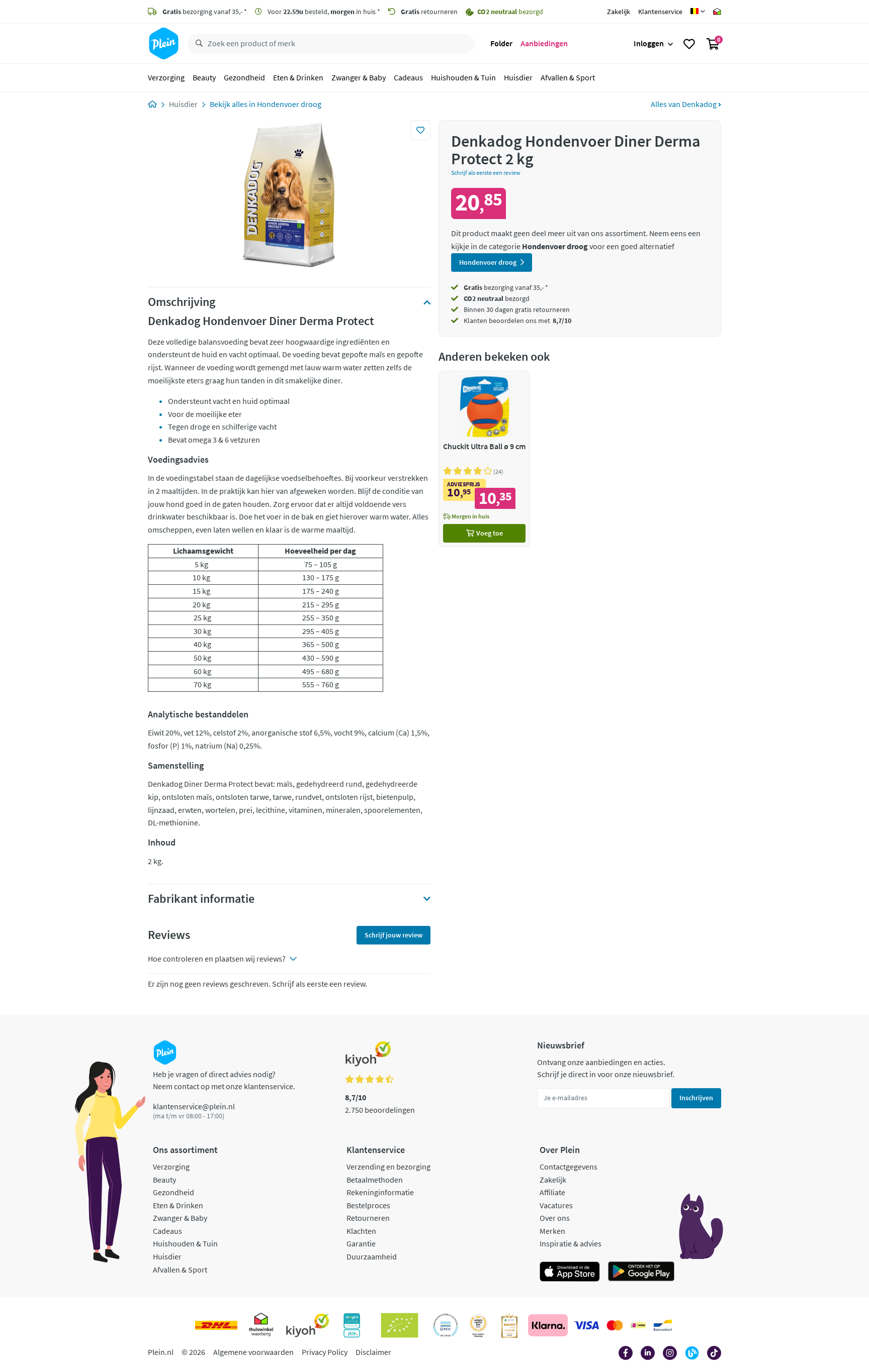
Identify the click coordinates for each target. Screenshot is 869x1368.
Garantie (361, 1243)
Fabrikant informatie (201, 898)
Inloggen (649, 43)
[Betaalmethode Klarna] (548, 1325)
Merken (552, 1231)
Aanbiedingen (544, 43)
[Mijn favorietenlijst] (689, 43)
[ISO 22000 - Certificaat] (446, 1325)
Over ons (555, 1218)
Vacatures (556, 1205)
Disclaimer (373, 1352)
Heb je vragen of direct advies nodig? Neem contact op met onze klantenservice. (224, 1080)
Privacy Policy (324, 1352)
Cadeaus (408, 77)
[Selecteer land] (697, 11)
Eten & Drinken (298, 77)
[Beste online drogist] (478, 1325)
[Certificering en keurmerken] (399, 1325)
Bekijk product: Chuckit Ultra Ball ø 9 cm (484, 459)
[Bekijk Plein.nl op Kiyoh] (308, 1325)
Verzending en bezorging (388, 1167)
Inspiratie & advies (570, 1243)
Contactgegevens (568, 1167)
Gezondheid (244, 77)
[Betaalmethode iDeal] (638, 1325)
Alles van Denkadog (684, 104)
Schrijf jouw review (393, 934)
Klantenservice (660, 11)
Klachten (361, 1231)
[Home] (152, 104)
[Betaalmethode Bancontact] (663, 1325)
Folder (501, 43)
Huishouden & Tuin (463, 77)
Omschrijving (181, 301)
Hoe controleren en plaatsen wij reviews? (217, 959)
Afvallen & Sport (568, 77)
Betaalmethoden (374, 1180)
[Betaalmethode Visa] (586, 1325)
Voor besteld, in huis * (323, 11)
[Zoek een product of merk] (197, 44)
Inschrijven (696, 1097)
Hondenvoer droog (289, 104)
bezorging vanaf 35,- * (204, 11)
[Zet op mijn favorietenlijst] (420, 130)
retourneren (429, 11)
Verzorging (166, 77)
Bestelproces (368, 1205)
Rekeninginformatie (380, 1192)
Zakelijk (618, 11)
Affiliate (552, 1192)
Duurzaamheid (371, 1256)
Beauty (204, 77)
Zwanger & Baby (358, 77)
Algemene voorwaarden (253, 1352)
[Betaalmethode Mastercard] (615, 1325)
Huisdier (518, 77)
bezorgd (497, 298)
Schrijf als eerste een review (485, 172)
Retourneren (368, 1218)
